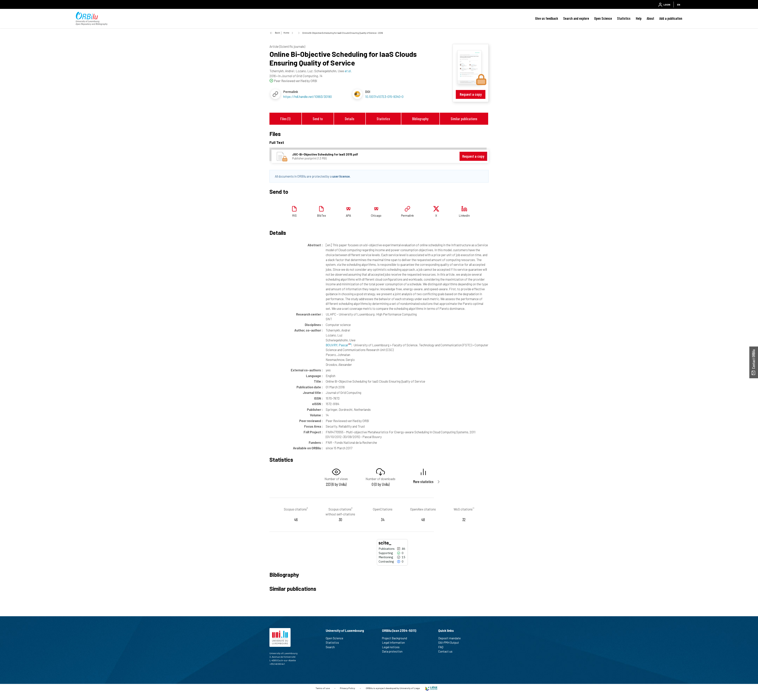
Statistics (623, 18)
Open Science (603, 18)
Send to (318, 118)
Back (277, 32)
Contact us (445, 651)
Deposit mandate (449, 638)
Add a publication (670, 18)
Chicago (376, 215)
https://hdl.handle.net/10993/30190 (307, 96)
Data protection (392, 651)
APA (348, 215)
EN (678, 4)
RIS (294, 215)
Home (286, 32)
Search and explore (576, 18)
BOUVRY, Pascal (337, 345)
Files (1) (285, 118)
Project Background (394, 638)
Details (349, 118)
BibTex (321, 215)
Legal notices (391, 647)
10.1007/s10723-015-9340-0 (384, 96)
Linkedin (464, 215)
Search (330, 647)
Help (639, 18)
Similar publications (464, 118)
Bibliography (420, 118)
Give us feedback (546, 18)
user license (341, 176)
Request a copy (471, 94)
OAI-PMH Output (448, 642)
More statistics (423, 481)
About (650, 18)
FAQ (440, 647)
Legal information (393, 642)
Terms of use (322, 688)
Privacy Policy (347, 688)
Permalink (407, 215)
